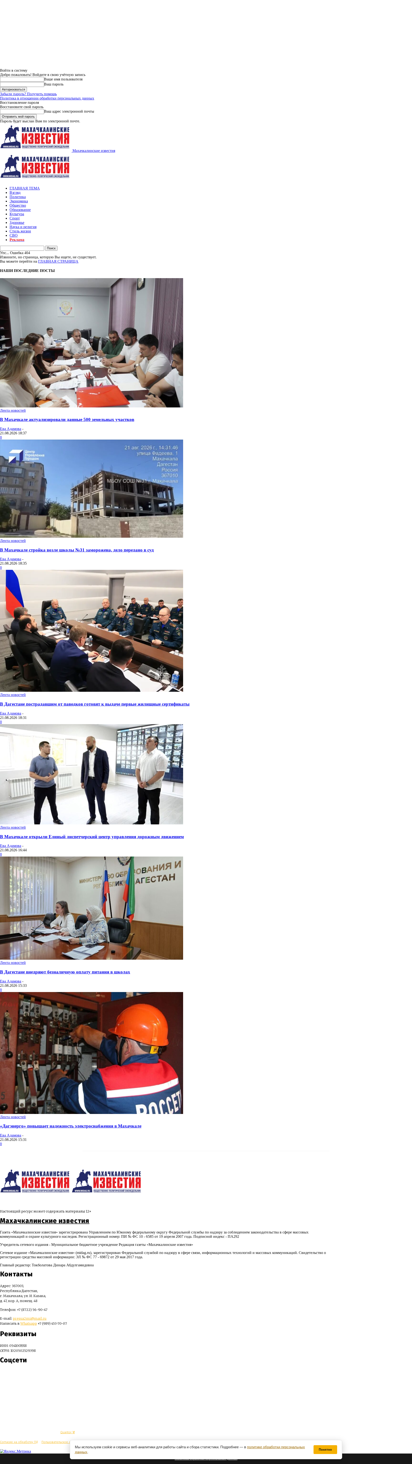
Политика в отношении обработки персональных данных (47, 98)
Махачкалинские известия (44, 1221)
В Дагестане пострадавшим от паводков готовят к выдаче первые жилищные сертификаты (95, 704)
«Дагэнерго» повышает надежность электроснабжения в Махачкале (70, 1125)
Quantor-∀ (67, 1432)
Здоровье (17, 223)
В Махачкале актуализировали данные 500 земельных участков (67, 419)
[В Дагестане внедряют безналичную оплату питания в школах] (91, 958)
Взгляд (15, 193)
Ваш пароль (53, 84)
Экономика (19, 201)
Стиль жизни (20, 231)
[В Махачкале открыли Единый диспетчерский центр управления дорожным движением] (91, 823)
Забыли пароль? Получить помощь (28, 94)
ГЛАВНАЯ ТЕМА (25, 188)
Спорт (15, 218)
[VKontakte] (12, 1374)
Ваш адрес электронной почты (69, 111)
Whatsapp (28, 1323)
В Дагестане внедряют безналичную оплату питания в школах (65, 971)
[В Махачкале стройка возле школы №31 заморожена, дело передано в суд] (91, 536)
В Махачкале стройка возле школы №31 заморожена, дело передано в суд (77, 549)
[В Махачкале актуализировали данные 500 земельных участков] (91, 406)
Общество (18, 205)
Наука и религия (23, 227)
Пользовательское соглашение (63, 1442)
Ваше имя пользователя (63, 79)
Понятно (325, 1449)
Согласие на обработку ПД (19, 1442)
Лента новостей (13, 410)
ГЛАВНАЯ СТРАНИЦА (58, 261)
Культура (17, 214)
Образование (20, 210)
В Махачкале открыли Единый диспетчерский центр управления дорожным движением (92, 836)
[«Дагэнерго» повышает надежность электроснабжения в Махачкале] (91, 1113)
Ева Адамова (10, 429)
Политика (18, 197)
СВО (14, 235)
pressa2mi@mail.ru (29, 1318)
